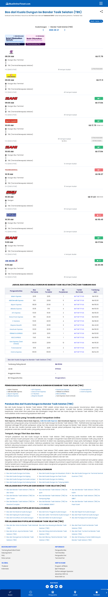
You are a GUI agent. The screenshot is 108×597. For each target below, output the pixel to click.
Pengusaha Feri (60, 555)
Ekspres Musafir (16, 325)
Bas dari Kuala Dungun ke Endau (18, 473)
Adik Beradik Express (48, 421)
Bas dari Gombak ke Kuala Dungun (19, 512)
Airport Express (16, 305)
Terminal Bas (60, 553)
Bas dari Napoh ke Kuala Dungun (83, 512)
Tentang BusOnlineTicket (11, 550)
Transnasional (16, 348)
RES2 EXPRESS (16, 337)
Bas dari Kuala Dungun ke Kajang (18, 476)
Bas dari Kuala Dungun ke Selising (51, 479)
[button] (15, 40)
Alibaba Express (16, 309)
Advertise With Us (61, 574)
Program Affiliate (61, 566)
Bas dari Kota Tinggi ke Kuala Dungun (52, 512)
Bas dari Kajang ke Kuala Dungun (18, 515)
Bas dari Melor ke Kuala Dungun (50, 518)
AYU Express (16, 313)
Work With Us (60, 577)
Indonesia (5, 569)
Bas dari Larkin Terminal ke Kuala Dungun (54, 515)
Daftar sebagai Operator (64, 571)
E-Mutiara (16, 321)
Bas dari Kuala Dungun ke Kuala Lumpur (21, 479)
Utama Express (16, 352)
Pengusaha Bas (60, 550)
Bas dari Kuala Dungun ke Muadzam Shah (54, 473)
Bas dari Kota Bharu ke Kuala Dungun (20, 518)
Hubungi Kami (7, 553)
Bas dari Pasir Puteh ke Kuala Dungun (85, 515)
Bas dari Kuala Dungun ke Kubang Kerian (21, 482)
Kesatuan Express (16, 329)
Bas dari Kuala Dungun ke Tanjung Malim (54, 482)
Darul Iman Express (16, 317)
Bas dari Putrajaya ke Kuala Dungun (85, 518)
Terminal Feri (60, 558)
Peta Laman (6, 558)
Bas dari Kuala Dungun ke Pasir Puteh (52, 476)
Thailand (5, 566)
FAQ (3, 555)
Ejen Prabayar (60, 569)
